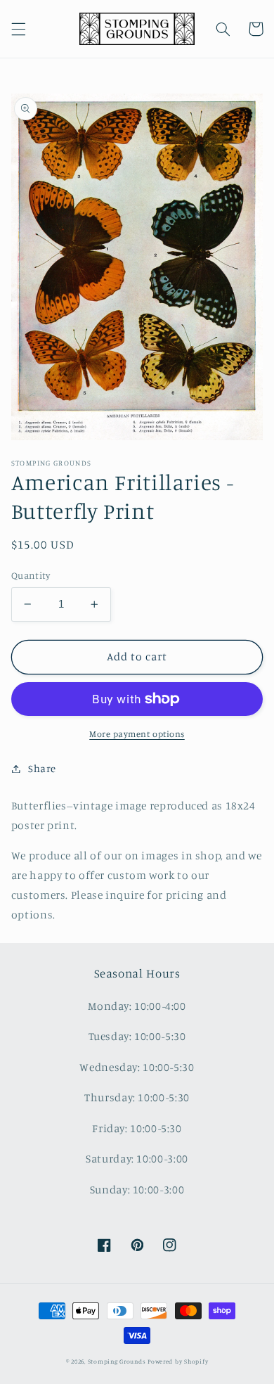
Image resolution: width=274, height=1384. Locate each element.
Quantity (30, 575)
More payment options (137, 734)
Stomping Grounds (117, 1361)
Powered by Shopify (178, 1361)
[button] (18, 29)
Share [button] (42, 768)
